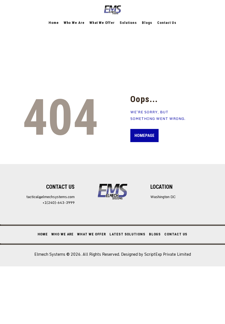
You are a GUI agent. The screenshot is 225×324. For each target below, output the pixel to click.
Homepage (144, 135)
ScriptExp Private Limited (167, 254)
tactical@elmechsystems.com (50, 197)
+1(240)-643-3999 (59, 202)
